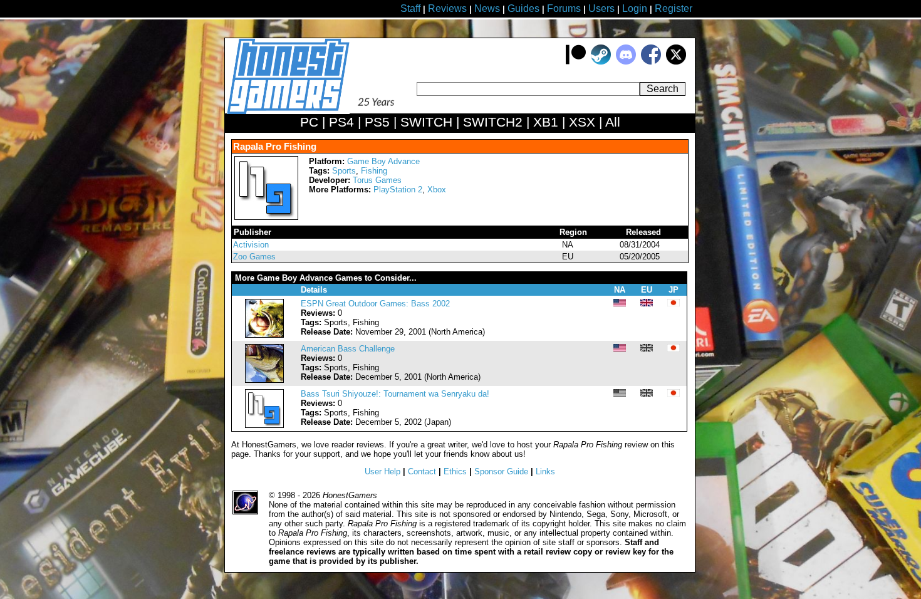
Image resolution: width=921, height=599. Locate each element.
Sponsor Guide (501, 471)
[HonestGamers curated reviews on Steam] (601, 61)
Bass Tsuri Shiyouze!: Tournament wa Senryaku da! (395, 393)
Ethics (455, 471)
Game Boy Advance (383, 161)
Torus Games (377, 180)
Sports (344, 170)
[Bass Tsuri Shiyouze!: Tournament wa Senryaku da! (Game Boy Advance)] (264, 425)
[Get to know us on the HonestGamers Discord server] (626, 61)
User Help (382, 471)
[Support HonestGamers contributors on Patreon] (576, 61)
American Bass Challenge (348, 348)
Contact (422, 471)
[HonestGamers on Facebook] (651, 61)
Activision (251, 244)
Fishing (374, 170)
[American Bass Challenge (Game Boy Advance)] (264, 380)
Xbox (436, 189)
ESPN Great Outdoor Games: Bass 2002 (375, 303)
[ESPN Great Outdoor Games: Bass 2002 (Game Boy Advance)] (264, 335)
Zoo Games (254, 256)
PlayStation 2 (397, 189)
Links (545, 471)
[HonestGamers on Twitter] (676, 61)
